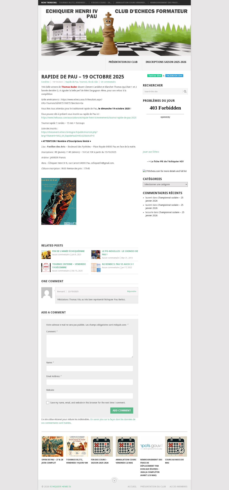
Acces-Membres (178, 486)
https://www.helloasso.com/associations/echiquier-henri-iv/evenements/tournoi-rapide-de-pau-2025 (88, 117)
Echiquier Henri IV (60, 486)
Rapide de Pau (72, 82)
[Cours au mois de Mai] (176, 446)
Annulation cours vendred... (131, 3)
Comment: (51, 331)
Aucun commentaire (60, 255)
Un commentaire (108, 82)
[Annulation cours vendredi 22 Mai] (127, 446)
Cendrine (45, 82)
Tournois (83, 82)
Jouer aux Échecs (151, 152)
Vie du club (93, 82)
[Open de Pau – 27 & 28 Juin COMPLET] (52, 446)
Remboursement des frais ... (164, 3)
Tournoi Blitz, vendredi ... (73, 3)
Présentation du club (123, 62)
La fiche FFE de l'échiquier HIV (167, 161)
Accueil (132, 486)
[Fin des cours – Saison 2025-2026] (102, 446)
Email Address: (54, 376)
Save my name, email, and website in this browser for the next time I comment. (87, 402)
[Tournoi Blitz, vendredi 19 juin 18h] (77, 446)
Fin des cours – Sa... (101, 3)
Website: (50, 390)
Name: (50, 362)
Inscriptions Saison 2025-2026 (166, 62)
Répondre (131, 291)
